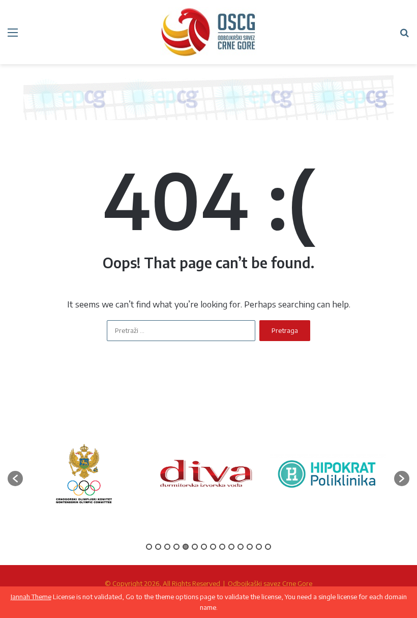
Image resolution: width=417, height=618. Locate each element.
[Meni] (13, 35)
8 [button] (213, 547)
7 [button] (204, 547)
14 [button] (268, 547)
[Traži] (404, 35)
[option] (83, 474)
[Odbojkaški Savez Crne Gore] (208, 32)
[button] (15, 478)
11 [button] (240, 547)
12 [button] (250, 547)
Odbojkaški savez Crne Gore (270, 583)
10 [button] (231, 547)
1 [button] (149, 547)
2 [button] (158, 547)
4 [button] (176, 547)
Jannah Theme (31, 597)
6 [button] (195, 547)
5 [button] (186, 547)
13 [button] (259, 547)
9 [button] (222, 547)
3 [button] (167, 547)
